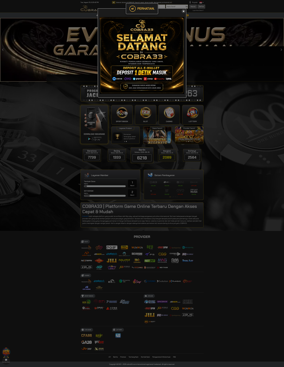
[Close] (183, 11)
